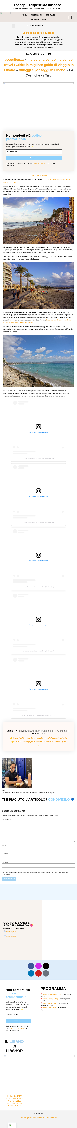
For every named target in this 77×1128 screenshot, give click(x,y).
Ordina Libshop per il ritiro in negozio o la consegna (40, 741)
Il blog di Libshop (35, 25)
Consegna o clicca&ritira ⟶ (13, 928)
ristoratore (50, 1118)
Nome (4, 845)
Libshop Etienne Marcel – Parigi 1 (52, 994)
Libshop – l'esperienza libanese (37, 5)
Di (56, 1118)
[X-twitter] (46, 966)
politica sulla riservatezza (40, 163)
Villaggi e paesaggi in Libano (42, 70)
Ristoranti (36, 15)
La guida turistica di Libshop (38, 32)
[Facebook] (31, 966)
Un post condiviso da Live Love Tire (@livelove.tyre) (38, 587)
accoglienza (14, 59)
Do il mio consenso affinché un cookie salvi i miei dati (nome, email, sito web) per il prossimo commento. (35, 873)
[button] (70, 17)
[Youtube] (38, 973)
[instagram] (38, 966)
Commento (6, 819)
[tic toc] (46, 973)
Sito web (5, 862)
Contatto (23, 1118)
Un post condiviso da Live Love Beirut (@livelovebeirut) (38, 458)
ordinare (50, 15)
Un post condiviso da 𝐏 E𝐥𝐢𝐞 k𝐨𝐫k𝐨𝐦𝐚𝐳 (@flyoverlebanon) (38, 715)
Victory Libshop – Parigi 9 (50, 1003)
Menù (24, 15)
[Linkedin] (31, 973)
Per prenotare (38, 20)
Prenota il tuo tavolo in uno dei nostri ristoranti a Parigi (40, 738)
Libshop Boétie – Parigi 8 (50, 1007)
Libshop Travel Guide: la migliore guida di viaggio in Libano (38, 64)
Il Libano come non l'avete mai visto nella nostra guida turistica (14, 1101)
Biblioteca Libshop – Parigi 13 (51, 999)
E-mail (5, 854)
